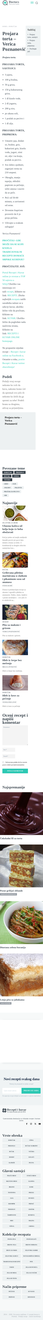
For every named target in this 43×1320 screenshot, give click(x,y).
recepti (10, 291)
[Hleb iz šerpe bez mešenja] (15, 647)
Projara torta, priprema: (31, 43)
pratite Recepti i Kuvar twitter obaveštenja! (13, 363)
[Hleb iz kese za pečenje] (15, 682)
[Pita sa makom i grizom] (15, 612)
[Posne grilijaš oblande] (21, 866)
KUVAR (11, 318)
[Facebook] (7, 429)
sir (5, 495)
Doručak (13, 26)
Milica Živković (9, 667)
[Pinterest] (18, 429)
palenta (18, 488)
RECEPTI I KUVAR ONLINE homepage (11, 337)
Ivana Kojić (7, 586)
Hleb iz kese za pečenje (10, 697)
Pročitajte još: (32, 50)
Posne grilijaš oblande (11, 890)
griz (6, 484)
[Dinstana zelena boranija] (21, 922)
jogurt (7, 488)
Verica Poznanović (11, 632)
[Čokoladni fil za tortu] (21, 813)
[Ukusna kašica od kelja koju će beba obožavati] (15, 513)
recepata (16, 299)
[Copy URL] (7, 440)
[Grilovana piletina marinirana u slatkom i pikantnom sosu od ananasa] (15, 560)
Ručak (7, 476)
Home (4, 26)
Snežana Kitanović (8, 894)
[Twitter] (12, 429)
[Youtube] (40, 1124)
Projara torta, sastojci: (32, 36)
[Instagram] (31, 1124)
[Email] (18, 435)
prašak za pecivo (11, 491)
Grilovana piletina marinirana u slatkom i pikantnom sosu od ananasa (14, 577)
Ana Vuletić (6, 1003)
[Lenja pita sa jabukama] (21, 975)
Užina (16, 476)
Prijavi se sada (31, 1090)
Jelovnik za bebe (10, 523)
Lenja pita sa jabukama (12, 999)
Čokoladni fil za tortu (11, 838)
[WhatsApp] (7, 435)
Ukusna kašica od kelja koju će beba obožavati (12, 529)
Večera (7, 480)
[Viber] (12, 435)
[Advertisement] (21, 1041)
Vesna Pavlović (9, 702)
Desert (5, 622)
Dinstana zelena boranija (13, 947)
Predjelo (20, 472)
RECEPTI (12, 295)
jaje (14, 484)
